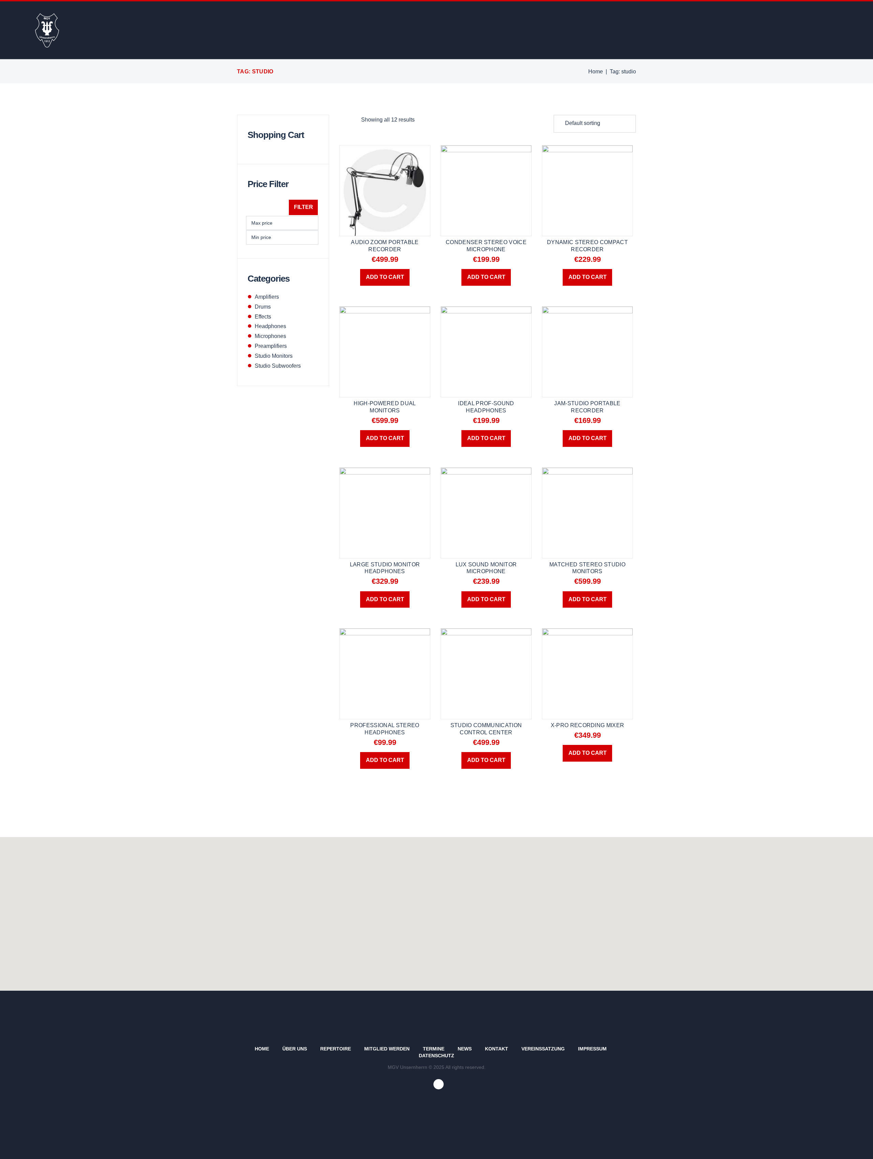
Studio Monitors (274, 356)
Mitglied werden (387, 1048)
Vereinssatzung (543, 1048)
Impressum (592, 1048)
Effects (263, 317)
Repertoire (335, 1048)
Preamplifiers (271, 346)
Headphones (270, 326)
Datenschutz (436, 1055)
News (465, 1048)
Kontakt (496, 1048)
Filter (303, 207)
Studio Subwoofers (278, 366)
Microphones (270, 336)
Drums (263, 307)
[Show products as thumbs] (342, 119)
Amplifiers (267, 297)
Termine (433, 1048)
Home (595, 71)
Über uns (294, 1048)
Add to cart (385, 277)
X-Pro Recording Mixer (587, 725)
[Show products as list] (354, 119)
